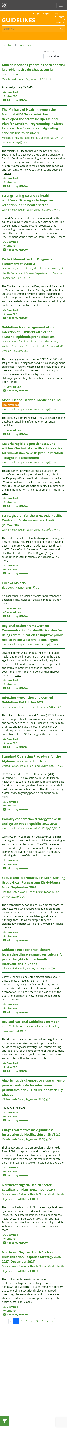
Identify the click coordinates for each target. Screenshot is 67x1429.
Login (37, 13)
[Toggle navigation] (60, 5)
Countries (7, 45)
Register (47, 13)
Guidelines (24, 45)
